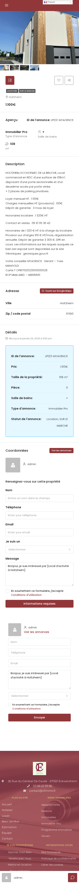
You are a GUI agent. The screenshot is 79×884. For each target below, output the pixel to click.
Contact (7, 838)
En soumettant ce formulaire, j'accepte (37, 593)
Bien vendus (10, 821)
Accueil (7, 804)
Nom (9, 490)
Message (12, 559)
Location (12, 91)
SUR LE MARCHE (27, 91)
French (51, 2)
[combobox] (39, 549)
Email (9, 524)
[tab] (10, 80)
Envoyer (39, 717)
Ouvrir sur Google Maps (58, 290)
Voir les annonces (61, 450)
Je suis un (13, 541)
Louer (6, 815)
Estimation (9, 827)
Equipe (7, 833)
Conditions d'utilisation (26, 595)
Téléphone (13, 507)
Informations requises (39, 604)
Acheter (7, 810)
